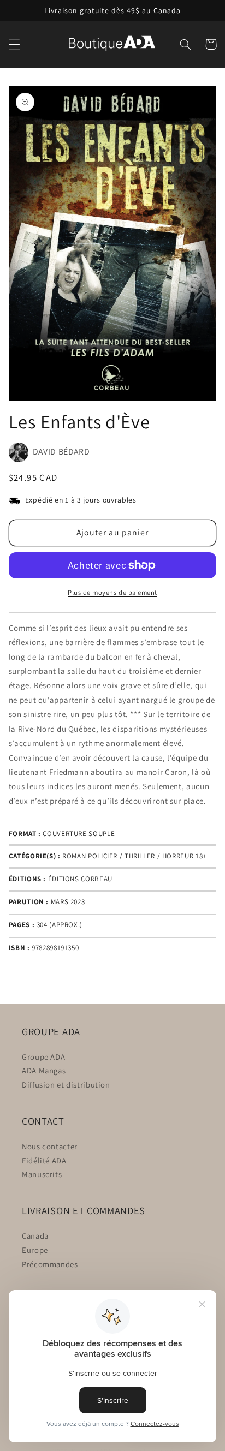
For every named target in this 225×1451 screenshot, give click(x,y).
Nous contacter (50, 1146)
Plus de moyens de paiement (112, 592)
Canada (35, 1236)
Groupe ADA (43, 1057)
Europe (35, 1250)
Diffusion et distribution (66, 1084)
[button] (14, 44)
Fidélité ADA (44, 1160)
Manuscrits (42, 1174)
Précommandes (50, 1264)
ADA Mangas (44, 1070)
